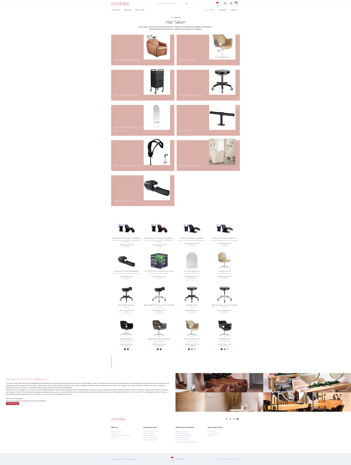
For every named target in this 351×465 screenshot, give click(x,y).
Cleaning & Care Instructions (184, 435)
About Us (114, 427)
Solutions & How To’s (182, 431)
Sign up (122, 244)
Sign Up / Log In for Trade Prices (120, 435)
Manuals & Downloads (182, 433)
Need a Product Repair (182, 440)
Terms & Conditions (223, 459)
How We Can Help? (150, 427)
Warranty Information (182, 437)
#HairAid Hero (115, 433)
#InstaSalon (211, 435)
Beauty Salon (139, 10)
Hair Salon (127, 10)
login (126, 244)
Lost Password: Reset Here (151, 431)
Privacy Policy (235, 459)
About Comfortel (116, 431)
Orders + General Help (150, 437)
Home (171, 17)
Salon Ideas (222, 10)
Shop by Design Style (214, 433)
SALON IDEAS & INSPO (215, 427)
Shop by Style (116, 10)
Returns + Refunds (148, 435)
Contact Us (234, 10)
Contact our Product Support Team (186, 442)
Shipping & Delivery (149, 433)
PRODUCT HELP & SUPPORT (185, 427)
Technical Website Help (150, 440)
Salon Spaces (211, 431)
